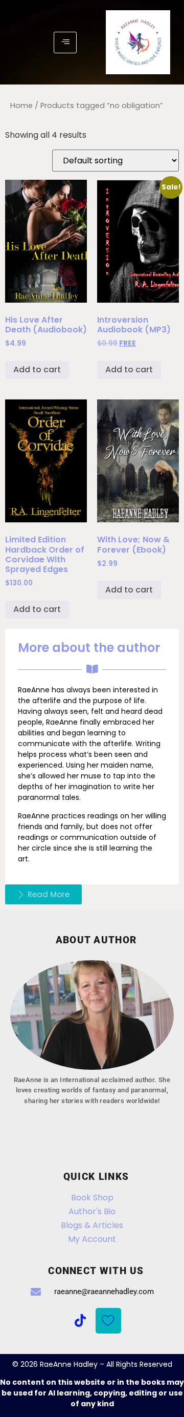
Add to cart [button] (37, 369)
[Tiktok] (80, 1321)
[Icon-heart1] (108, 1321)
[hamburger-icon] (65, 42)
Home (21, 105)
